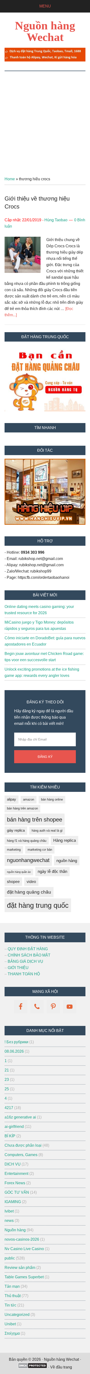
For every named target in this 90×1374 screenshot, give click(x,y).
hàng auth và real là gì (47, 830)
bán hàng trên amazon (22, 808)
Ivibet (9, 1211)
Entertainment (16, 1174)
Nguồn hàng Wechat (45, 31)
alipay (11, 799)
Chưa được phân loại (23, 1145)
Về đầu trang (61, 1367)
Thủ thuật (13, 1296)
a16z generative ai (20, 1117)
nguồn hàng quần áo (19, 871)
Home (10, 179)
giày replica (16, 830)
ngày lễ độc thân (52, 871)
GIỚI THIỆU (18, 968)
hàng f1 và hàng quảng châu (26, 840)
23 (7, 1080)
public (10, 1258)
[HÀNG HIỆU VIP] (45, 523)
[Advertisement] (45, 119)
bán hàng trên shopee (34, 819)
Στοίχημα (12, 1333)
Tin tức (10, 1305)
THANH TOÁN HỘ (24, 974)
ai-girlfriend (14, 1127)
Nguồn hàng (15, 1230)
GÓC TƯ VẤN (17, 1192)
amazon (28, 799)
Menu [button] (45, 6)
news (9, 1221)
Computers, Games (21, 1155)
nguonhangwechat (28, 860)
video (31, 882)
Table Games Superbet (24, 1277)
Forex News (15, 1183)
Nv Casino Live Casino (24, 1249)
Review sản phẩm (20, 1268)
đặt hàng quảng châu (29, 892)
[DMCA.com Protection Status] (32, 1367)
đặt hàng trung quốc (38, 905)
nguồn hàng (66, 860)
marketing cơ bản (40, 849)
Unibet (10, 1324)
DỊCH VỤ (13, 1164)
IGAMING (13, 1202)
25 (7, 1089)
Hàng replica (64, 840)
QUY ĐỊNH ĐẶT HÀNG (28, 949)
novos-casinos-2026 (22, 1239)
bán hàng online (52, 799)
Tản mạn (12, 1286)
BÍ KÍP (10, 1136)
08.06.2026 (14, 1051)
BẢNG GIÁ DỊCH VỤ (25, 961)
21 (7, 1070)
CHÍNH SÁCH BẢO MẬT (29, 955)
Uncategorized (17, 1315)
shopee (13, 882)
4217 (9, 1108)
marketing (14, 849)
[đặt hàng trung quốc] (45, 60)
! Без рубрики (16, 1042)
